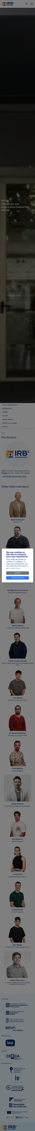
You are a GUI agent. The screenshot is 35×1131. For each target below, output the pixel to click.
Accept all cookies (17, 577)
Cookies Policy (14, 568)
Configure (17, 573)
